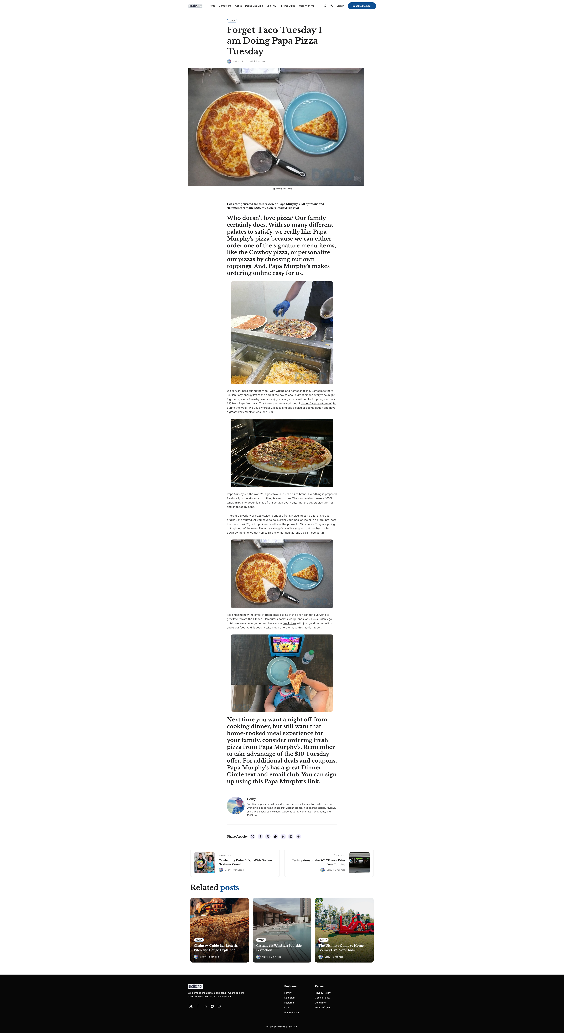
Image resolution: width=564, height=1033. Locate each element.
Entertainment (291, 1012)
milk (237, 502)
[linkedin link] (205, 1006)
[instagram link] (212, 1006)
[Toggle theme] (331, 5)
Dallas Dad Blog (254, 5)
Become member (361, 5)
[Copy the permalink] (298, 836)
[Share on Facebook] (260, 836)
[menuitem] (212, 6)
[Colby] (229, 61)
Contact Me (225, 5)
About (238, 5)
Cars (286, 1007)
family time (289, 623)
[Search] (325, 5)
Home (212, 5)
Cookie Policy (322, 997)
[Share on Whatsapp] (275, 836)
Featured (289, 1002)
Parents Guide (287, 5)
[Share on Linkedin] (283, 836)
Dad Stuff (289, 997)
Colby (236, 61)
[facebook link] (198, 1006)
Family (288, 992)
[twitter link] (191, 1006)
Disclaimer (321, 1002)
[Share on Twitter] (252, 836)
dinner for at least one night (318, 403)
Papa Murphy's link (291, 781)
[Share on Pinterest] (268, 836)
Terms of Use (322, 1007)
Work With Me (306, 5)
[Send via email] (290, 836)
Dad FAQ (271, 5)
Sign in (340, 5)
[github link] (219, 1006)
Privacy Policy (323, 992)
